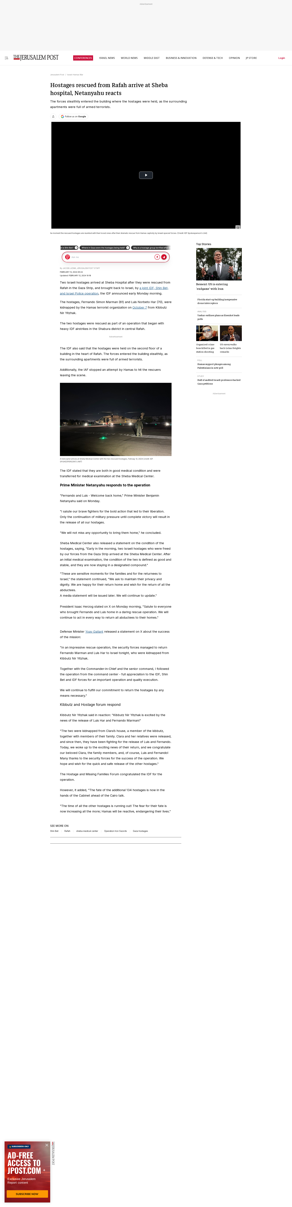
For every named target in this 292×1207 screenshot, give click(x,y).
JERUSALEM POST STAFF (88, 268)
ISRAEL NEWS (107, 58)
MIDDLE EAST (152, 58)
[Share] (53, 116)
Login (281, 57)
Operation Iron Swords (115, 831)
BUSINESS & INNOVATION (181, 58)
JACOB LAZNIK (69, 268)
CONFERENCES (83, 58)
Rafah (67, 831)
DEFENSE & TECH (213, 58)
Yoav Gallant (94, 631)
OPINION (234, 58)
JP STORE (251, 58)
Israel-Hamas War (75, 75)
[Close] (237, 227)
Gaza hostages (140, 831)
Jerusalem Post (57, 75)
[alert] (27, 1171)
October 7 (139, 307)
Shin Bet (54, 831)
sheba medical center (87, 831)
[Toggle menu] (6, 58)
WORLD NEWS (129, 58)
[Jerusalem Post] (34, 58)
